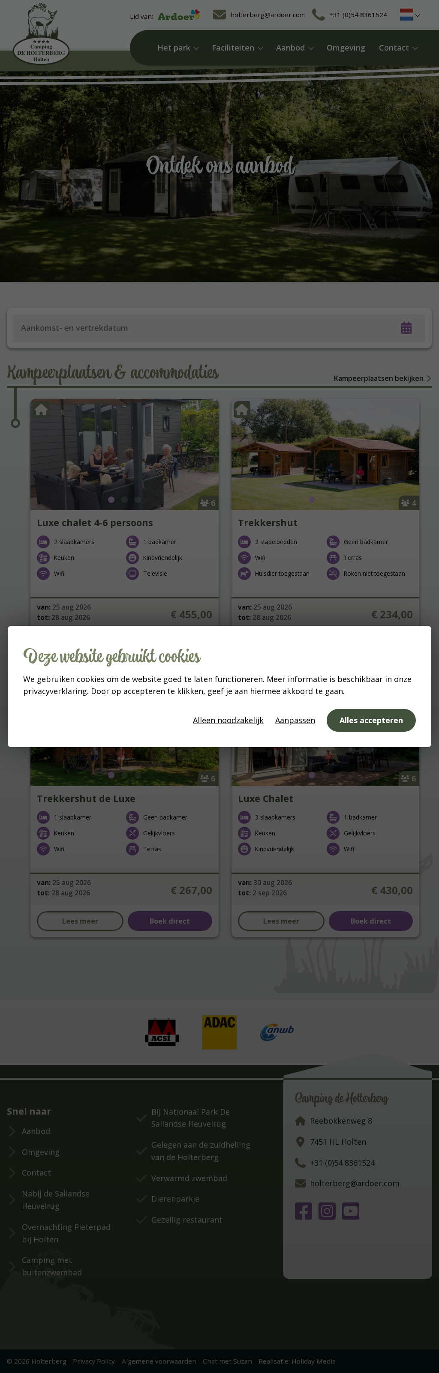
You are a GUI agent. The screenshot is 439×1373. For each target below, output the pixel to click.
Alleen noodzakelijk (228, 720)
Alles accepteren (371, 720)
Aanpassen (295, 720)
